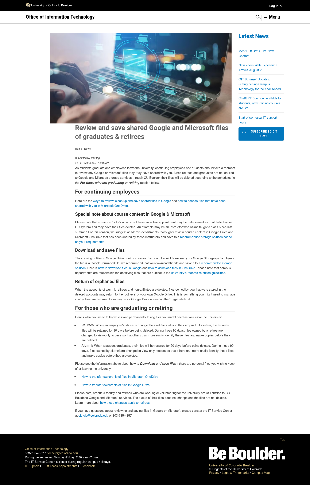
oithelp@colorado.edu (93, 415)
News (87, 148)
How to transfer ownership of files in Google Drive (115, 384)
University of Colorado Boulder (232, 465)
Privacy (214, 472)
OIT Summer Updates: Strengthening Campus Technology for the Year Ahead (260, 84)
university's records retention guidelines (198, 272)
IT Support (32, 465)
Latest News (254, 36)
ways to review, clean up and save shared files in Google (132, 200)
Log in (274, 6)
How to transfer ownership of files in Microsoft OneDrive (119, 376)
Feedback (88, 465)
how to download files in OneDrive (171, 268)
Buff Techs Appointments (60, 465)
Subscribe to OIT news (263, 134)
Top (282, 439)
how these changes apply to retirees (125, 402)
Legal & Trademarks (236, 472)
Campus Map (261, 472)
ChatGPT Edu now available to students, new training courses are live (260, 103)
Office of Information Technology (46, 448)
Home (78, 148)
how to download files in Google (120, 268)
